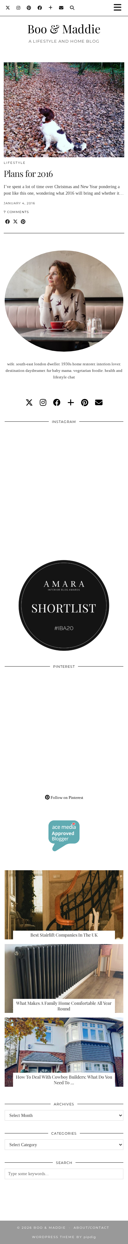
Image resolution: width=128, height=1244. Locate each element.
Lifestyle (15, 163)
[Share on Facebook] (7, 222)
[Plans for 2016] (64, 109)
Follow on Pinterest (66, 797)
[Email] (61, 8)
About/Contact (91, 1228)
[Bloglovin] (50, 8)
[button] (119, 8)
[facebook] (57, 403)
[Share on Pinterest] (23, 222)
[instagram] (43, 403)
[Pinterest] (29, 8)
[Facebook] (40, 8)
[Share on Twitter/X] (15, 222)
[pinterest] (84, 403)
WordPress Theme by (64, 1237)
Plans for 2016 (28, 173)
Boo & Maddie (64, 28)
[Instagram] (18, 8)
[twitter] (29, 403)
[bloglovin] (70, 403)
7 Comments (16, 212)
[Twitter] (8, 8)
